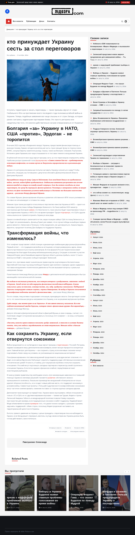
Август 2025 (98, 300)
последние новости (78, 431)
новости (68, 428)
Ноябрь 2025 (98, 285)
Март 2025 (97, 327)
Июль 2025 (97, 306)
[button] (125, 471)
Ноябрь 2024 (98, 348)
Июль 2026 (97, 242)
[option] (19, 493)
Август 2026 (98, 237)
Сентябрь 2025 (99, 295)
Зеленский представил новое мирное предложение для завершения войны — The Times (108, 57)
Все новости (18, 21)
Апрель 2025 (98, 321)
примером (34, 403)
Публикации (31, 21)
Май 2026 (97, 253)
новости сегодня (61, 431)
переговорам (62, 345)
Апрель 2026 (98, 258)
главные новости (55, 428)
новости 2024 (79, 428)
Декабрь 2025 (98, 279)
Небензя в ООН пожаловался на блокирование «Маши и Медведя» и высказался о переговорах (109, 46)
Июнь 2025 (97, 311)
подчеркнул (65, 212)
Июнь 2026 (97, 248)
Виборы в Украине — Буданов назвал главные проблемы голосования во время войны (107, 75)
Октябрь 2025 (98, 290)
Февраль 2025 (99, 332)
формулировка (41, 160)
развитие (51, 378)
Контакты (51, 21)
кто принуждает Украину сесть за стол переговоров (34, 29)
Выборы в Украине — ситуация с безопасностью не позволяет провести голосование (106, 166)
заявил (31, 210)
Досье (41, 21)
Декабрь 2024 (98, 343)
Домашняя (10, 29)
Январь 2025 (98, 337)
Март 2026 (97, 264)
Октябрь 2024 (98, 353)
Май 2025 (97, 316)
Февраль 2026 (99, 269)
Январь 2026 (98, 274)
